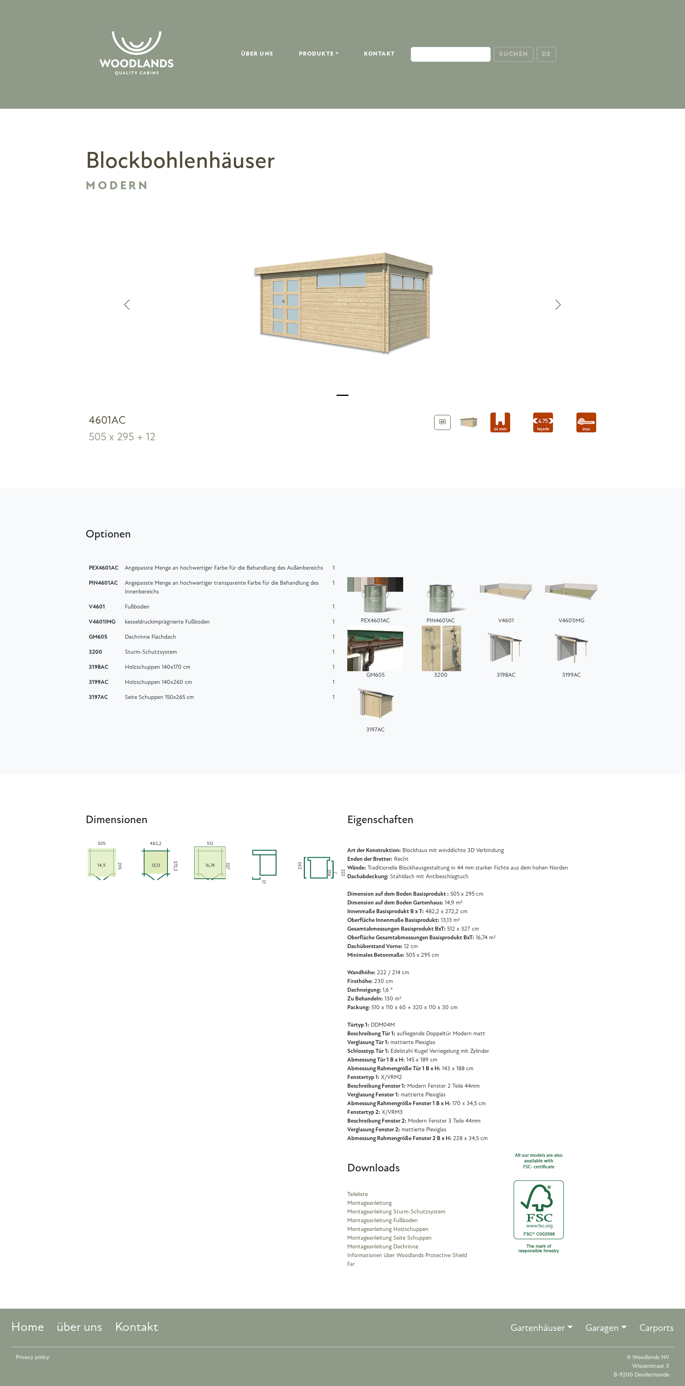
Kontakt (379, 54)
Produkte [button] (316, 54)
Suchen (513, 54)
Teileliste (357, 1195)
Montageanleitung (369, 1203)
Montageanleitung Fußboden (382, 1221)
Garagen (602, 1328)
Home (27, 1327)
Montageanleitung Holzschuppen (388, 1229)
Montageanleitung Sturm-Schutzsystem (396, 1212)
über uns (257, 54)
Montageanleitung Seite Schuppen (389, 1238)
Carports (656, 1328)
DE (546, 54)
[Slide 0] (342, 395)
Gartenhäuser (538, 1328)
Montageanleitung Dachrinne (382, 1247)
